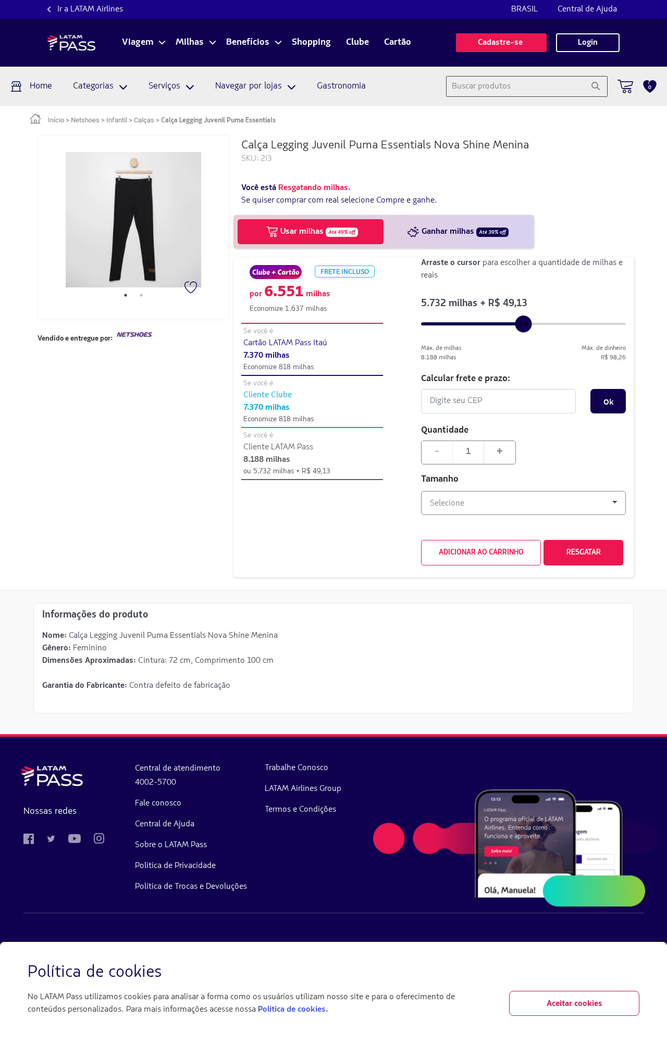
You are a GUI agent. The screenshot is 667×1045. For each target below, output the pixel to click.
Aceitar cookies (574, 1004)
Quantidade (444, 429)
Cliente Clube (267, 395)
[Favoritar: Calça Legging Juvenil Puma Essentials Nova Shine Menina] (191, 288)
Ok (608, 401)
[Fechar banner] (631, 972)
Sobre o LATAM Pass (171, 845)
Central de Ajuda (587, 9)
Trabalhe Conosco (296, 768)
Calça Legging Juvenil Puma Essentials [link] (218, 120)
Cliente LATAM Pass (278, 447)
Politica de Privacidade (175, 866)
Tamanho (440, 479)
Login (588, 43)
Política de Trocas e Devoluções (191, 887)
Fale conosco (158, 803)
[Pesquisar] (595, 86)
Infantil (116, 120)
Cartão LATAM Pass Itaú (285, 343)
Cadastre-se (501, 43)
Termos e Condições (300, 809)
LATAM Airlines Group (303, 789)
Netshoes (85, 120)
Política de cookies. (293, 1009)
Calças (144, 120)
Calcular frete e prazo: (465, 378)
